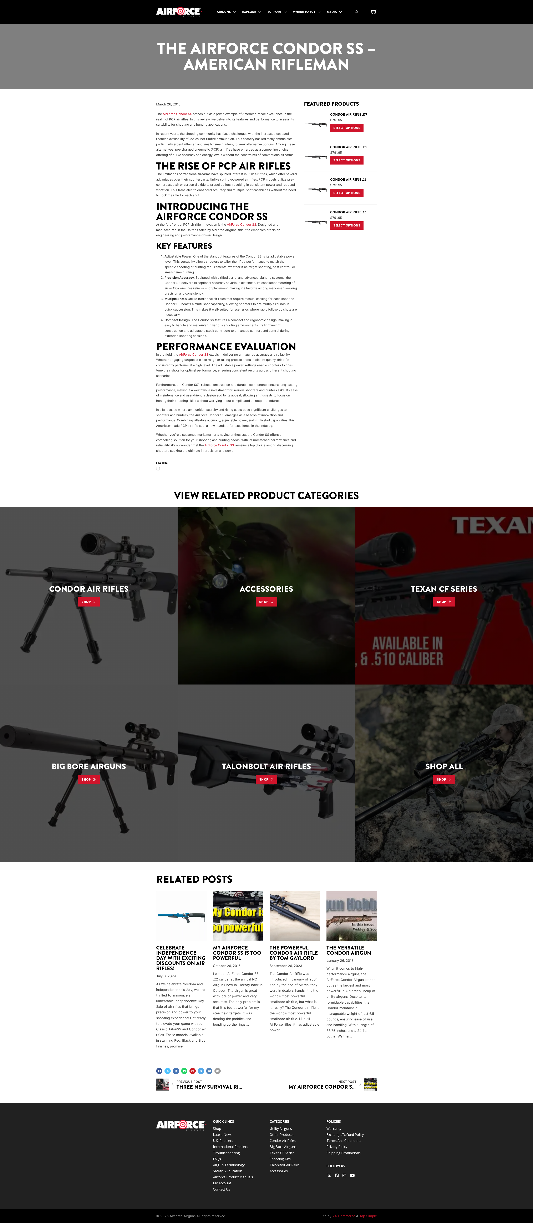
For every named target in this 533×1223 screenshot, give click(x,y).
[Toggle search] (356, 12)
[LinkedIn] (176, 1071)
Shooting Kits (280, 1159)
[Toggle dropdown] (234, 12)
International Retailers (230, 1146)
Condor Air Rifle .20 (348, 147)
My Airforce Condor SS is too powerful (237, 953)
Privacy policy (336, 1146)
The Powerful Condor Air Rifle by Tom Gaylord (294, 953)
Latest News (222, 1134)
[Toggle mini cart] (374, 12)
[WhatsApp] (184, 1071)
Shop (86, 602)
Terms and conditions (343, 1140)
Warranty (333, 1128)
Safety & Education (227, 1171)
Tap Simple (368, 1216)
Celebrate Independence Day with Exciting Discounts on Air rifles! (180, 958)
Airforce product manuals (233, 1177)
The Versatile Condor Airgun (348, 950)
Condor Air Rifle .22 (348, 179)
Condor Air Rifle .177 (348, 114)
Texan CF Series (282, 1153)
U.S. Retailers (223, 1140)
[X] (167, 1071)
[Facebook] (159, 1071)
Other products (282, 1134)
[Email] (217, 1071)
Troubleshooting (226, 1153)
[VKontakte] (209, 1071)
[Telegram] (201, 1071)
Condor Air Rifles (283, 1140)
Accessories (279, 1171)
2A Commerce (344, 1216)
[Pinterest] (192, 1071)
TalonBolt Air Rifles (285, 1165)
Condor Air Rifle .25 (348, 212)
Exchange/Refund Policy (345, 1134)
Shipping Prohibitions (343, 1153)
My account (222, 1183)
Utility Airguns (281, 1128)
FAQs (217, 1159)
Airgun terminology (229, 1165)
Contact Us (221, 1189)
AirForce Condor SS (177, 114)
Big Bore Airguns (283, 1146)
